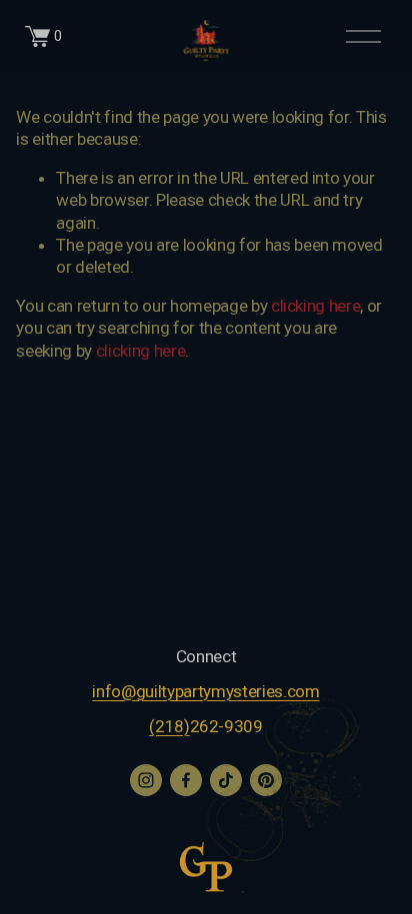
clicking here (316, 306)
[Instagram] (146, 780)
